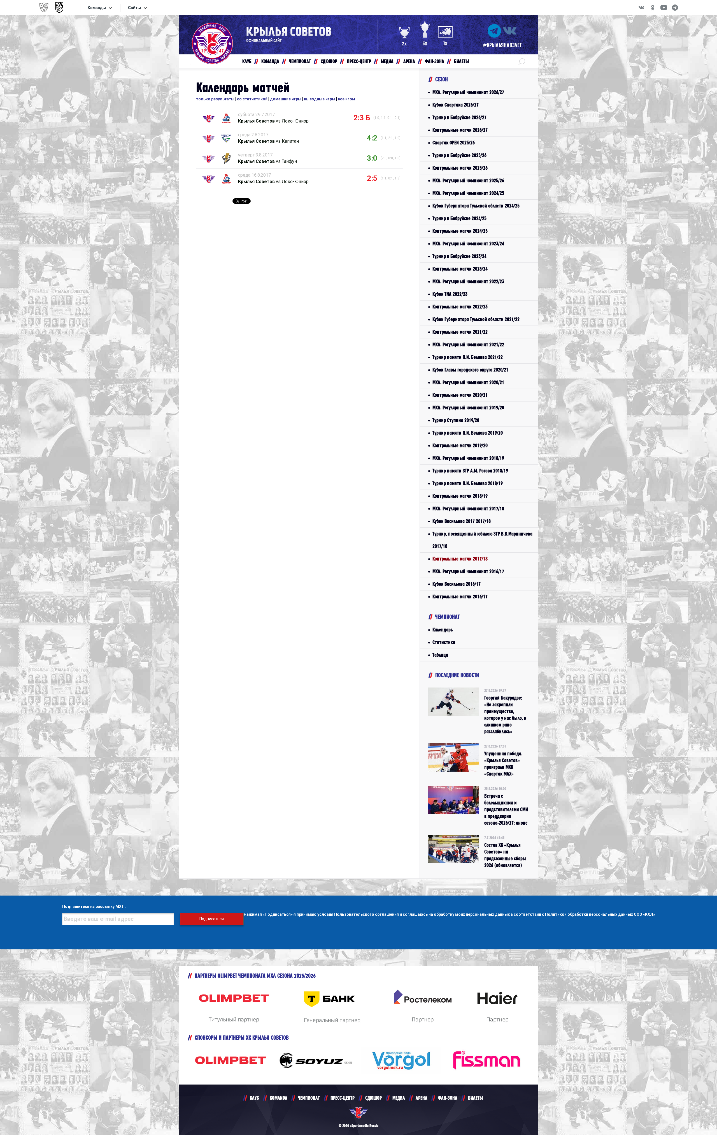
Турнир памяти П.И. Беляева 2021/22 (467, 357)
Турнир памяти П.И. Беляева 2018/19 (467, 483)
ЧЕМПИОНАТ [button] (300, 61)
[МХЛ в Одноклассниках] (652, 7)
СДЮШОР (373, 1098)
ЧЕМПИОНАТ (309, 1098)
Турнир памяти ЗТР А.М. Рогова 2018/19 (470, 470)
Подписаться (211, 919)
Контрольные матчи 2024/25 (460, 231)
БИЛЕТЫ (475, 1098)
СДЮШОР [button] (329, 61)
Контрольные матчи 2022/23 (460, 306)
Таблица (440, 655)
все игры (346, 99)
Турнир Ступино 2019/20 (455, 420)
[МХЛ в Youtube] (663, 7)
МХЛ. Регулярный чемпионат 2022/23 (468, 281)
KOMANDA (278, 1098)
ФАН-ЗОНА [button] (434, 61)
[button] (521, 61)
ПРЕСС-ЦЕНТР (342, 1098)
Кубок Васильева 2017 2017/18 (461, 521)
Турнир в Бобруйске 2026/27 (459, 117)
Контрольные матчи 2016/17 (460, 596)
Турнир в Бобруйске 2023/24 (459, 256)
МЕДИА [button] (387, 61)
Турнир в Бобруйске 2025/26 (459, 155)
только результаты (215, 99)
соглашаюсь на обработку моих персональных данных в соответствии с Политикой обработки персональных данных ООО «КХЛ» (529, 914)
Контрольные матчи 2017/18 (460, 558)
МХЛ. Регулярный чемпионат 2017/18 (468, 508)
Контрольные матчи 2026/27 (460, 130)
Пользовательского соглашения (366, 914)
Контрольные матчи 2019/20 (460, 445)
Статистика (443, 642)
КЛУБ (254, 1098)
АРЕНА (421, 1098)
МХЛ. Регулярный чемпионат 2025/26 (468, 180)
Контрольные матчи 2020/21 (460, 395)
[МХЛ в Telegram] (675, 7)
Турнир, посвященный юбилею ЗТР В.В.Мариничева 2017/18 (482, 540)
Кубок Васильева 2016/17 (456, 584)
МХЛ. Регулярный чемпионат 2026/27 (468, 92)
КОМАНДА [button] (270, 61)
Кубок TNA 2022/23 (449, 294)
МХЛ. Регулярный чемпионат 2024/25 (468, 193)
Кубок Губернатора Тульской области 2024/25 (476, 205)
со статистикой (252, 99)
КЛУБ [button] (247, 61)
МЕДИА (398, 1098)
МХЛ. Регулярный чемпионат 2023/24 (468, 243)
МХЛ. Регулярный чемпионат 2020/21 (468, 382)
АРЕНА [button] (409, 61)
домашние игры (285, 99)
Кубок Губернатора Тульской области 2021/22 (476, 319)
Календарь (442, 629)
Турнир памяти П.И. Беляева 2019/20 (467, 432)
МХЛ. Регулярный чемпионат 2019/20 (468, 407)
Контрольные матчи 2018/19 (460, 496)
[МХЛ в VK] (641, 7)
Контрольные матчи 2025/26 (460, 167)
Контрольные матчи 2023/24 (460, 268)
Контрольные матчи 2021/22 (460, 331)
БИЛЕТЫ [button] (461, 61)
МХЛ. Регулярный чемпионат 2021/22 (468, 344)
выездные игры (319, 99)
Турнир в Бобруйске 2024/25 (459, 218)
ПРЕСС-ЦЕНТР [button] (359, 61)
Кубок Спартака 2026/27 (455, 104)
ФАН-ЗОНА (447, 1098)
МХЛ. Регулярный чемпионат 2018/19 (468, 458)
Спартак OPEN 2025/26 (453, 142)
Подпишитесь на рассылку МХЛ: (94, 906)
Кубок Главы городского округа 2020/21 (470, 369)
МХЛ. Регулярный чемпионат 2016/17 (468, 571)
